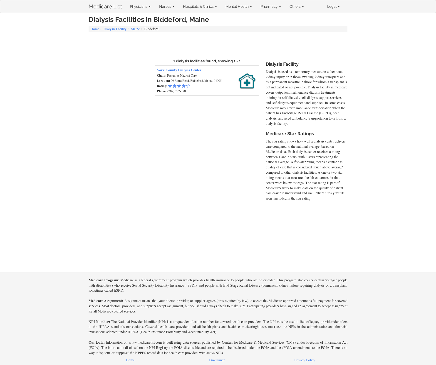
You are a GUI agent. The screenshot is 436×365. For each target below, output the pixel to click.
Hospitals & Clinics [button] (199, 6)
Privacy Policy (304, 360)
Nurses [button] (165, 6)
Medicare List (105, 5)
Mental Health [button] (237, 6)
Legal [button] (332, 6)
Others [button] (296, 6)
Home (94, 28)
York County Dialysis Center (179, 69)
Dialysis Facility (115, 28)
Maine (135, 28)
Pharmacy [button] (269, 6)
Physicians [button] (139, 6)
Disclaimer (217, 360)
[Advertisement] (218, 45)
